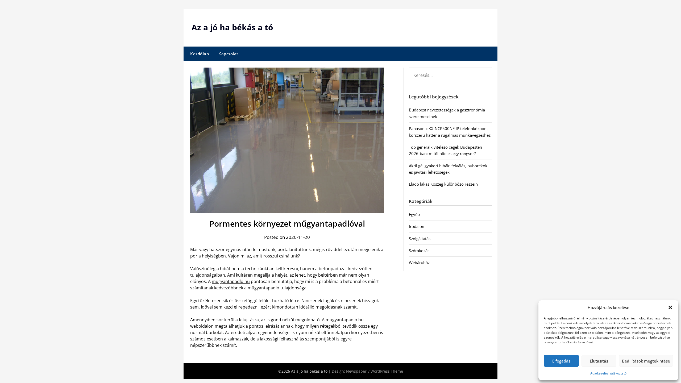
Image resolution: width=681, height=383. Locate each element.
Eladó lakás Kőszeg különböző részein (443, 184)
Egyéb (414, 214)
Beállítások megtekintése (646, 361)
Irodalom (417, 226)
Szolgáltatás (419, 238)
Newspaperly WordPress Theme (374, 371)
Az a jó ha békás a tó (232, 27)
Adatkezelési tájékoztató (608, 373)
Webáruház (419, 262)
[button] (670, 307)
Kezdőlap (199, 53)
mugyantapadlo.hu (231, 281)
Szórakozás (419, 250)
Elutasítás (599, 361)
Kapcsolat (228, 53)
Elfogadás (561, 361)
